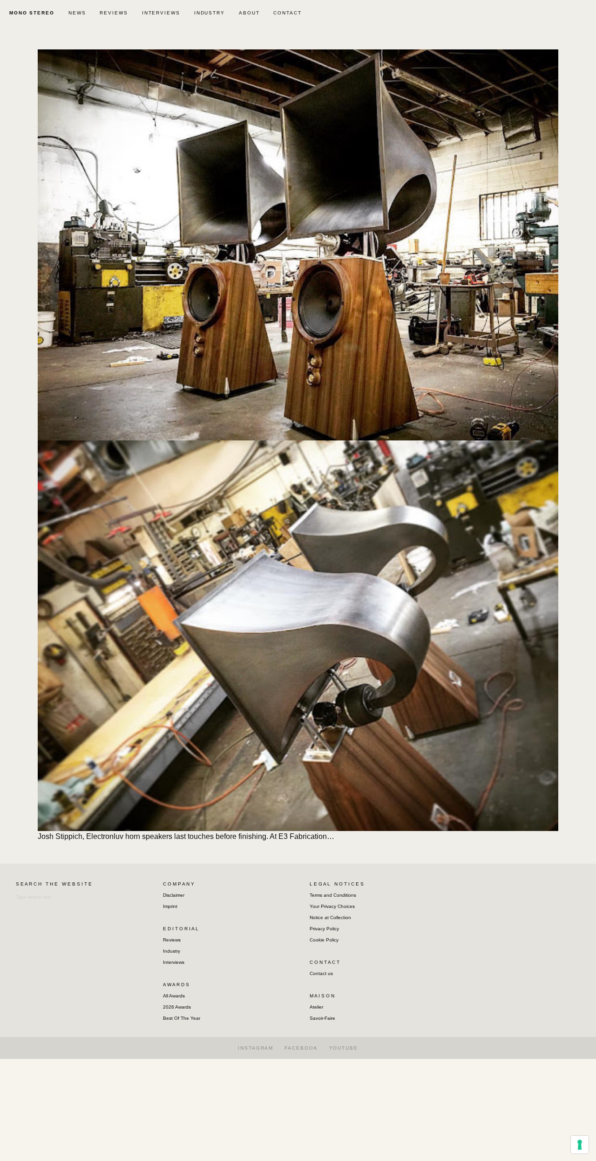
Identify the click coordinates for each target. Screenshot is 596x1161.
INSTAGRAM (255, 1048)
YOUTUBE (343, 1048)
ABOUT (249, 12)
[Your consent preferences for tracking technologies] (580, 1145)
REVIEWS (114, 12)
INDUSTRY (209, 12)
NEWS (77, 12)
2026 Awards (177, 1007)
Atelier (316, 1007)
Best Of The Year (181, 1018)
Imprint (170, 906)
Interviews (173, 962)
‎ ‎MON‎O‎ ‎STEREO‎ (30, 12)
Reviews (172, 939)
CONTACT (287, 12)
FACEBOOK (301, 1048)
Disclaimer (173, 895)
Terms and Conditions (333, 895)
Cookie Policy (324, 939)
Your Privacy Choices (332, 906)
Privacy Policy (324, 928)
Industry (171, 951)
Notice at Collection (330, 917)
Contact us (321, 973)
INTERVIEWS (161, 12)
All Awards (174, 995)
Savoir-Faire (322, 1018)
